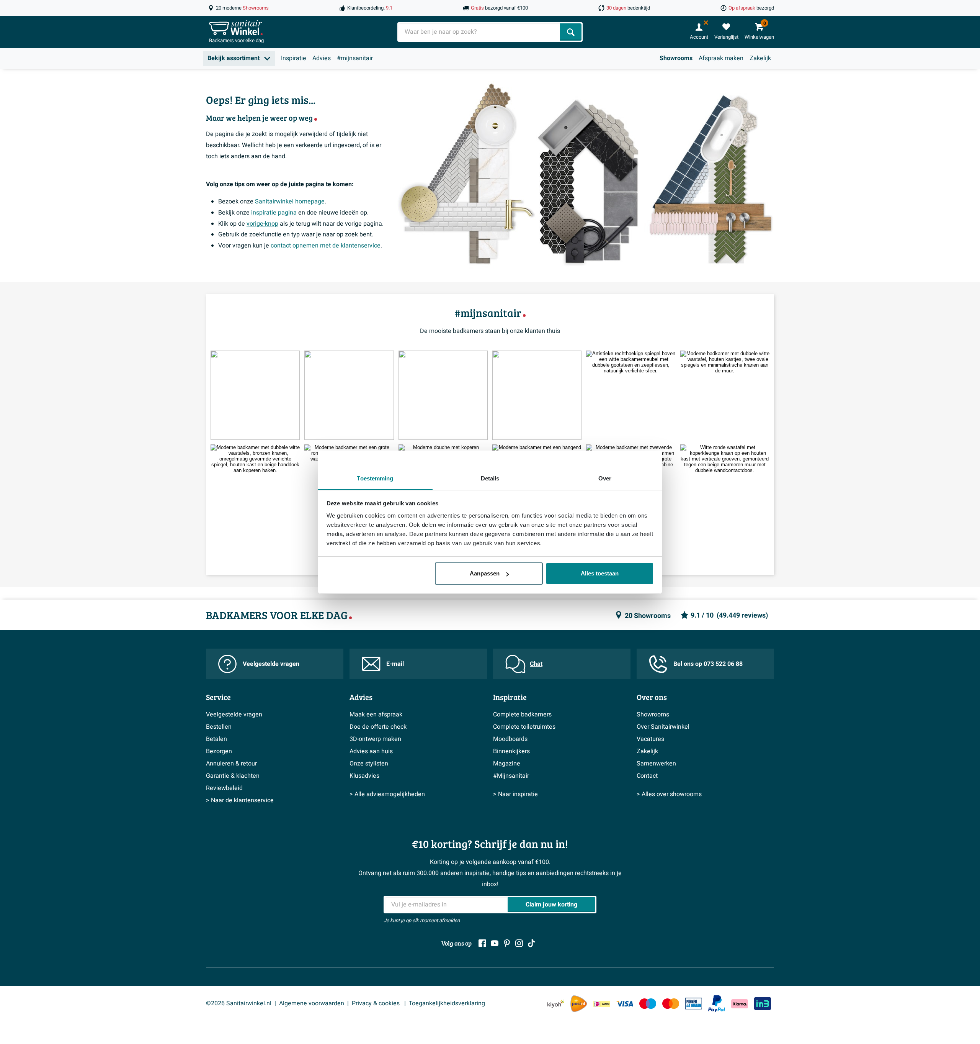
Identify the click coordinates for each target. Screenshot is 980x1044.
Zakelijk (760, 58)
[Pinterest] (506, 943)
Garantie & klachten (233, 775)
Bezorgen (219, 751)
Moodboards (510, 739)
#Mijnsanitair (511, 775)
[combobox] (479, 32)
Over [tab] (604, 478)
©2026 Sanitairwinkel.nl (238, 1003)
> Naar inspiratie (515, 794)
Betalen (216, 739)
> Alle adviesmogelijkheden (387, 794)
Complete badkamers (522, 714)
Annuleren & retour (231, 763)
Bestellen (219, 726)
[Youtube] (494, 943)
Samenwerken (656, 763)
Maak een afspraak (376, 714)
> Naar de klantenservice (240, 800)
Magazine (506, 763)
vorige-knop (262, 223)
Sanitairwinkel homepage (290, 201)
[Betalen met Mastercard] (670, 1003)
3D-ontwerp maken (375, 739)
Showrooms (676, 58)
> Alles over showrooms (669, 794)
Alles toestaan (600, 573)
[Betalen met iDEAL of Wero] (601, 1003)
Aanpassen (485, 573)
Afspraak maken (721, 58)
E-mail (395, 664)
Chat (536, 664)
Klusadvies (364, 775)
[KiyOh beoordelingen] (555, 1003)
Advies (321, 58)
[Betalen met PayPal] (716, 1003)
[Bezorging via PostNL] (578, 1003)
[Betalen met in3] (762, 1003)
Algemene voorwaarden (311, 1003)
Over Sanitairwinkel (663, 726)
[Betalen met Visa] (624, 1003)
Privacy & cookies (376, 1003)
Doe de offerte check (378, 726)
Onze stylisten (369, 763)
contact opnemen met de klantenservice (326, 245)
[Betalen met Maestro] (647, 1003)
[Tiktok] (531, 943)
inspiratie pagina (274, 212)
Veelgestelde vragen (271, 664)
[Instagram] (519, 943)
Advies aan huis (371, 751)
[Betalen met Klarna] (739, 1003)
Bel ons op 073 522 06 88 (708, 664)
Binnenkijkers (511, 751)
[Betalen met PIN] (693, 1003)
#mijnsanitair (355, 58)
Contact (647, 775)
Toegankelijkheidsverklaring (447, 1003)
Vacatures (650, 739)
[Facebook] (482, 943)
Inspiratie (293, 58)
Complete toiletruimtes (524, 726)
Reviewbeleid (224, 788)
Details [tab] (490, 478)
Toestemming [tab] (375, 478)
